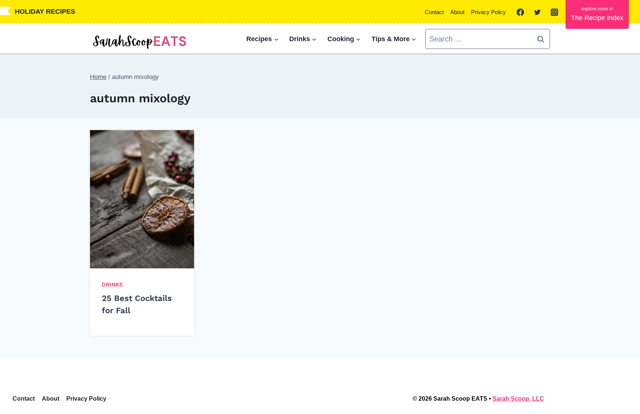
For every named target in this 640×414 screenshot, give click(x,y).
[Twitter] (537, 12)
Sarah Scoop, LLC (518, 398)
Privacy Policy (488, 12)
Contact (434, 12)
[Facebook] (520, 12)
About (457, 12)
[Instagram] (554, 12)
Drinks (112, 285)
